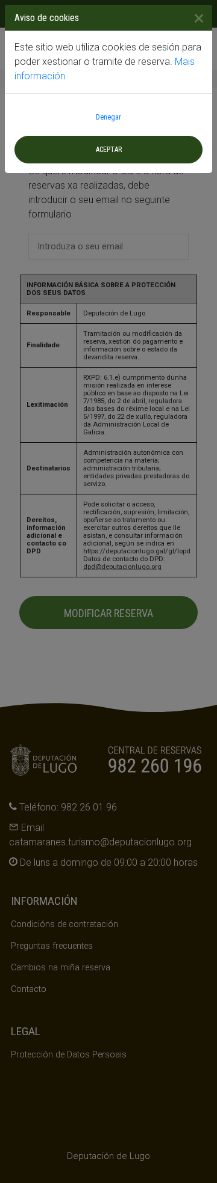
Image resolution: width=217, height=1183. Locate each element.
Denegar (108, 117)
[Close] (194, 18)
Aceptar (109, 149)
